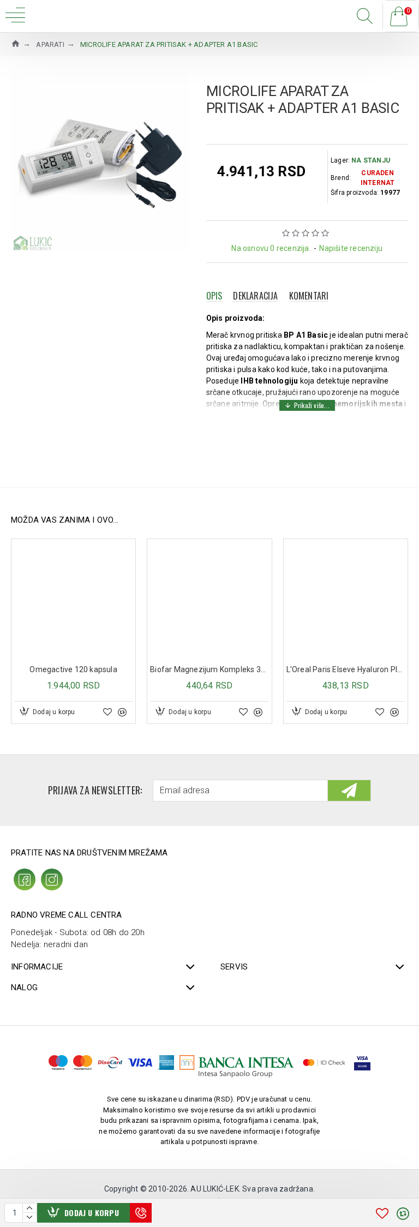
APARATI (50, 44)
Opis (214, 295)
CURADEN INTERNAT (378, 178)
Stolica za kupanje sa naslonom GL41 (290, 669)
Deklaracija (255, 295)
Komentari (309, 295)
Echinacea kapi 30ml (154, 669)
